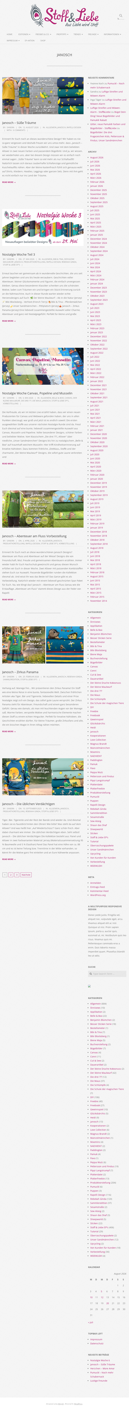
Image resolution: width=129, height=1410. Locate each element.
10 (91, 1297)
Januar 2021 (96, 429)
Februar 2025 (97, 230)
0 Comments (19, 130)
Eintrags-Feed (97, 886)
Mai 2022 (95, 364)
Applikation (96, 625)
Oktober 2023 (97, 295)
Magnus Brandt (98, 743)
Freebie (94, 711)
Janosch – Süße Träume (19, 123)
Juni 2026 (95, 165)
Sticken (94, 833)
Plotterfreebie (97, 788)
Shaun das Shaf (98, 825)
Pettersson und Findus (102, 776)
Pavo (92, 768)
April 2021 (95, 417)
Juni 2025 (95, 214)
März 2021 (95, 421)
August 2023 (96, 303)
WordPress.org (98, 895)
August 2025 (96, 206)
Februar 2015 (97, 596)
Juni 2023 (95, 312)
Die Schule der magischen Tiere (107, 703)
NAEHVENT (96, 756)
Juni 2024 (95, 263)
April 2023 (95, 320)
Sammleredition (11, 679)
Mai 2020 (95, 462)
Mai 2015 (95, 584)
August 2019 (96, 499)
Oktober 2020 (97, 442)
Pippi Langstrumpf (100, 780)
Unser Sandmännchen (102, 849)
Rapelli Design (74, 127)
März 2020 (95, 470)
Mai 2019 (95, 511)
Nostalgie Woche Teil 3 (18, 254)
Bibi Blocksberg (98, 650)
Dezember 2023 (98, 287)
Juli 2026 (94, 161)
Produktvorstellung (34, 262)
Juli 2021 (94, 405)
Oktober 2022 (97, 344)
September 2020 (99, 446)
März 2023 (95, 324)
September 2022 (99, 348)
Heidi (93, 727)
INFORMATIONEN (111, 34)
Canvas (68, 398)
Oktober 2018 (97, 539)
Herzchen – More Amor (102, 1368)
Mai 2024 (95, 267)
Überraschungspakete (102, 845)
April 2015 (95, 588)
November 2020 (98, 438)
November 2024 (98, 242)
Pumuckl (94, 796)
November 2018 (98, 535)
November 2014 (98, 600)
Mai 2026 (95, 169)
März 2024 (95, 275)
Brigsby (61, 1403)
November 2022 (98, 340)
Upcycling (95, 853)
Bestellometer (97, 642)
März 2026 (95, 177)
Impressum (12, 40)
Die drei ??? (26, 400)
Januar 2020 (96, 478)
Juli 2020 (94, 454)
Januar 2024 (96, 283)
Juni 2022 (95, 360)
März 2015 (95, 592)
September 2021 (99, 397)
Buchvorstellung (98, 658)
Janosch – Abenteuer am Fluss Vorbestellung (34, 536)
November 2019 (98, 486)
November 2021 (98, 389)
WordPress (78, 1403)
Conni (93, 670)
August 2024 (96, 255)
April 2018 (95, 564)
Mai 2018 (95, 560)
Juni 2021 (95, 409)
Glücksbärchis (97, 723)
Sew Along (95, 821)
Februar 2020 (97, 474)
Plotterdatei (96, 784)
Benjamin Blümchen (101, 633)
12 (102, 1297)
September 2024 (99, 251)
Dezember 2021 (98, 385)
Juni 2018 (95, 556)
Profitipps (61, 34)
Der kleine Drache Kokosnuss (105, 682)
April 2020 (95, 466)
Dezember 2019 (98, 482)
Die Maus (36, 400)
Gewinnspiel (96, 719)
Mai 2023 (95, 316)
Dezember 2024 (98, 238)
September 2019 (99, 495)
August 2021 (96, 401)
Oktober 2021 (97, 393)
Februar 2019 (97, 523)
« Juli (90, 1322)
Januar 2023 (96, 332)
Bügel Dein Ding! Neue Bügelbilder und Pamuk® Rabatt (108, 116)
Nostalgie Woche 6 (100, 1360)
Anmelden (95, 882)
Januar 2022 (96, 381)
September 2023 (99, 299)
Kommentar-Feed (99, 891)
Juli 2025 (94, 210)
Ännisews (95, 621)
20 (107, 1303)
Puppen (94, 800)
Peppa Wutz (96, 772)
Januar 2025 (96, 234)
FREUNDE (92, 34)
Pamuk (93, 764)
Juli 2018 (94, 552)
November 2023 (98, 291)
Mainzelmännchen (100, 747)
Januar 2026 (96, 185)
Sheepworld (96, 829)
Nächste (26, 874)
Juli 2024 (94, 259)
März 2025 (95, 226)
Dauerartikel (96, 678)
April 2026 (95, 173)
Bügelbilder (96, 662)
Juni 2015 (95, 580)
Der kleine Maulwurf (101, 686)
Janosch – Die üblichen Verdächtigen (28, 804)
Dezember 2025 (98, 190)
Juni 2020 (95, 458)
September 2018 (99, 543)
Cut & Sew (95, 674)
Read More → (9, 182)
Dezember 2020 (98, 434)
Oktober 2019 (97, 491)
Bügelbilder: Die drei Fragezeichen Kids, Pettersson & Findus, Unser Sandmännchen (107, 136)
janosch (61, 127)
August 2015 (96, 576)
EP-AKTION (29, 40)
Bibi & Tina (58, 259)
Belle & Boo (58, 398)
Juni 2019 (95, 507)
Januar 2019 (96, 527)
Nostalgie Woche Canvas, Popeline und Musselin (37, 393)
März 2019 (95, 519)
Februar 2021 (97, 425)
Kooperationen (98, 735)
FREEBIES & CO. (42, 34)
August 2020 (96, 450)
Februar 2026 (97, 181)
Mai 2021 (95, 413)
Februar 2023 (97, 328)
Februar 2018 (97, 572)
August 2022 (96, 352)
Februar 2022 (97, 377)
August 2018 (96, 547)
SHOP (42, 40)
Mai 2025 (95, 218)
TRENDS (77, 34)
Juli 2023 (94, 307)
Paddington (96, 760)
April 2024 (95, 271)
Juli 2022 (94, 356)
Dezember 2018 (98, 531)
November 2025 (98, 194)
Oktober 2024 (97, 246)
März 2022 (95, 373)
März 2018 (95, 568)
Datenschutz (97, 1343)
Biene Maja (96, 654)
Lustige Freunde (98, 1380)
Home (9, 34)
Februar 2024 (97, 279)
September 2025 (99, 202)
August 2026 (96, 157)
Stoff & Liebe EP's (11, 264)
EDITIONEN (23, 34)
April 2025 (95, 222)
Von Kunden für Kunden (103, 857)
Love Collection (98, 739)
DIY (92, 707)
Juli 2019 (94, 503)
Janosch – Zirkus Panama (20, 672)
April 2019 (95, 515)
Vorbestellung (10, 403)
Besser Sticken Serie (101, 638)
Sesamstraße (97, 817)
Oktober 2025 (97, 198)
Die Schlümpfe (98, 699)
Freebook (95, 715)
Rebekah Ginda (69, 262)
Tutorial (94, 841)
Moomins (95, 751)
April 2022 (95, 368)
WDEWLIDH (96, 865)
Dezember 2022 (98, 336)
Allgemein (51, 127)
